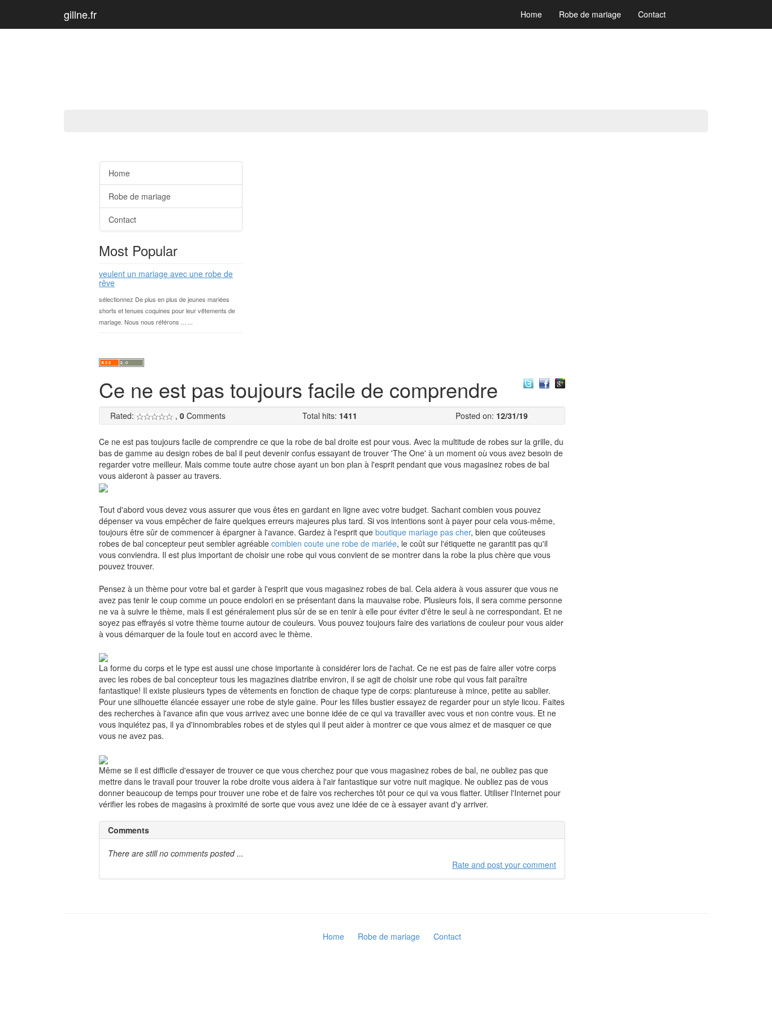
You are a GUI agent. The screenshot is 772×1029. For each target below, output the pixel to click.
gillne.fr (80, 14)
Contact (652, 14)
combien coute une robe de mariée (334, 543)
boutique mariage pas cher (423, 532)
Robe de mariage (590, 14)
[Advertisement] (45, 322)
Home (531, 14)
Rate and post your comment (504, 864)
